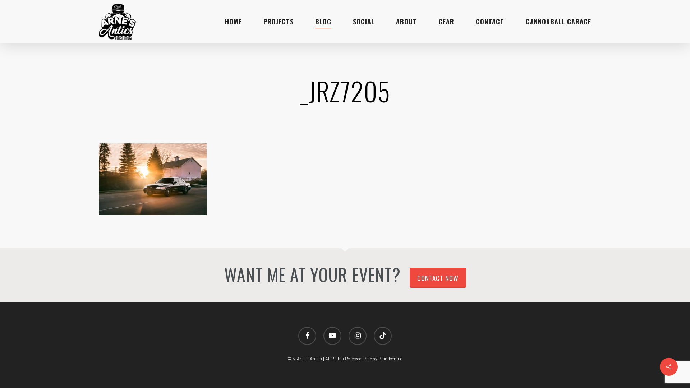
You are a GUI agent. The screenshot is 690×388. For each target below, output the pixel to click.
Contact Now (438, 278)
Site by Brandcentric (383, 358)
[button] (676, 4)
